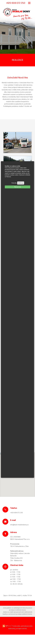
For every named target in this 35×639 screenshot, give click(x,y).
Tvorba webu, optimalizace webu (22, 626)
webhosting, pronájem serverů (17, 628)
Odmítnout (21, 183)
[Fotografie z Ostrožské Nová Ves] (17, 142)
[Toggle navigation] (29, 3)
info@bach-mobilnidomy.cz (19, 525)
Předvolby (14, 183)
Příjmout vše (17, 187)
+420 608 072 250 (16, 513)
